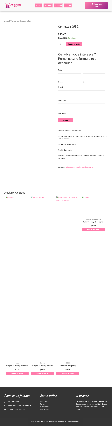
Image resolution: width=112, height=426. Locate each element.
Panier (42, 404)
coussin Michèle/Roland (78, 167)
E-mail (60, 87)
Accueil (7, 21)
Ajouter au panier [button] (17, 373)
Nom (60, 70)
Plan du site (44, 410)
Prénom (61, 82)
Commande (44, 407)
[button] (96, 5)
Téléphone (62, 100)
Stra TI (78, 422)
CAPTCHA (62, 114)
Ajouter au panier (74, 44)
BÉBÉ (68, 167)
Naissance (15, 21)
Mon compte (44, 401)
